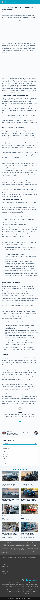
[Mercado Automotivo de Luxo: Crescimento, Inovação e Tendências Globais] (29, 509)
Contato (19, 557)
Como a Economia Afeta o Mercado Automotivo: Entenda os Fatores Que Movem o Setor (9, 534)
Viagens (5, 461)
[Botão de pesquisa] (35, 443)
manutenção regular (19, 396)
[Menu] (37, 2)
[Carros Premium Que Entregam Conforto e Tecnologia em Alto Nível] (29, 476)
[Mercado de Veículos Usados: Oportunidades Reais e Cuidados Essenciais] (29, 527)
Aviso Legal (24, 557)
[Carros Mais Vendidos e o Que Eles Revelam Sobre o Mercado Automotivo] (29, 493)
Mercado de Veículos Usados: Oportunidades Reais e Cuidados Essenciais (27, 534)
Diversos (5, 463)
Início (4, 451)
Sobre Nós (4, 557)
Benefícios (5, 456)
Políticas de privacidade (12, 557)
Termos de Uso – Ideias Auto (32, 557)
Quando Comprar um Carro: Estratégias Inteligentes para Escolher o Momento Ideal (10, 517)
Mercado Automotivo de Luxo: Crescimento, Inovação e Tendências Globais (28, 517)
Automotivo (6, 454)
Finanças (5, 453)
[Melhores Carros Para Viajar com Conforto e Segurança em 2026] (10, 476)
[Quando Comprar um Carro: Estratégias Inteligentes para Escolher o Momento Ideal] (10, 509)
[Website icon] (20, 421)
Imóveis (5, 458)
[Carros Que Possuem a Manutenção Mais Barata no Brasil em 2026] (10, 493)
